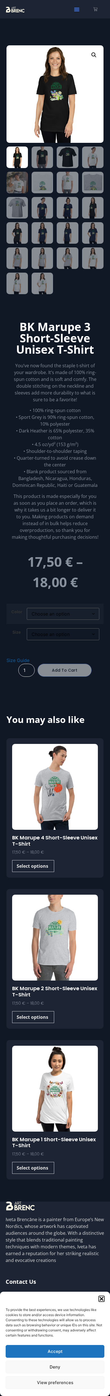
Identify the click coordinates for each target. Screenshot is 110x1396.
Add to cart (64, 670)
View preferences (55, 1382)
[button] (101, 1299)
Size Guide (17, 660)
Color (16, 612)
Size (16, 632)
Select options (32, 866)
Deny (55, 1367)
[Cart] (95, 9)
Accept (55, 1351)
